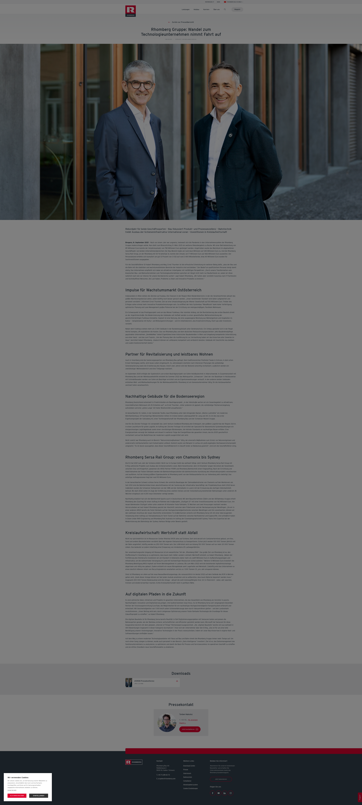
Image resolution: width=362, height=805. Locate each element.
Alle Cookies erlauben (17, 795)
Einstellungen (38, 795)
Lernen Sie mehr (12, 790)
